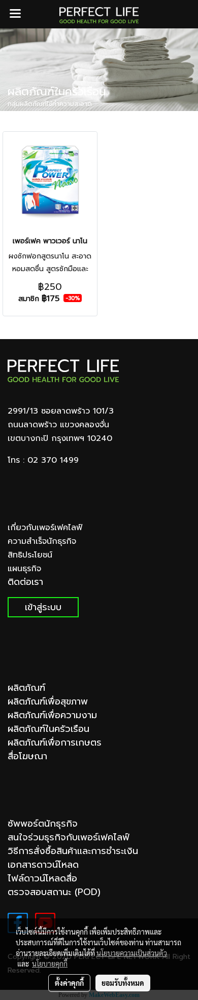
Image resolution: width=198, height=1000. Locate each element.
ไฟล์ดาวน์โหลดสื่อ (42, 878)
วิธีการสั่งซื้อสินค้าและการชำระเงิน (73, 851)
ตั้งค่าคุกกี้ (69, 982)
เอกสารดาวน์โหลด (43, 865)
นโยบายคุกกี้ (50, 963)
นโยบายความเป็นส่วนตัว (131, 952)
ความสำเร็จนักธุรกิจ (42, 541)
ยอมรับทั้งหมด (123, 982)
